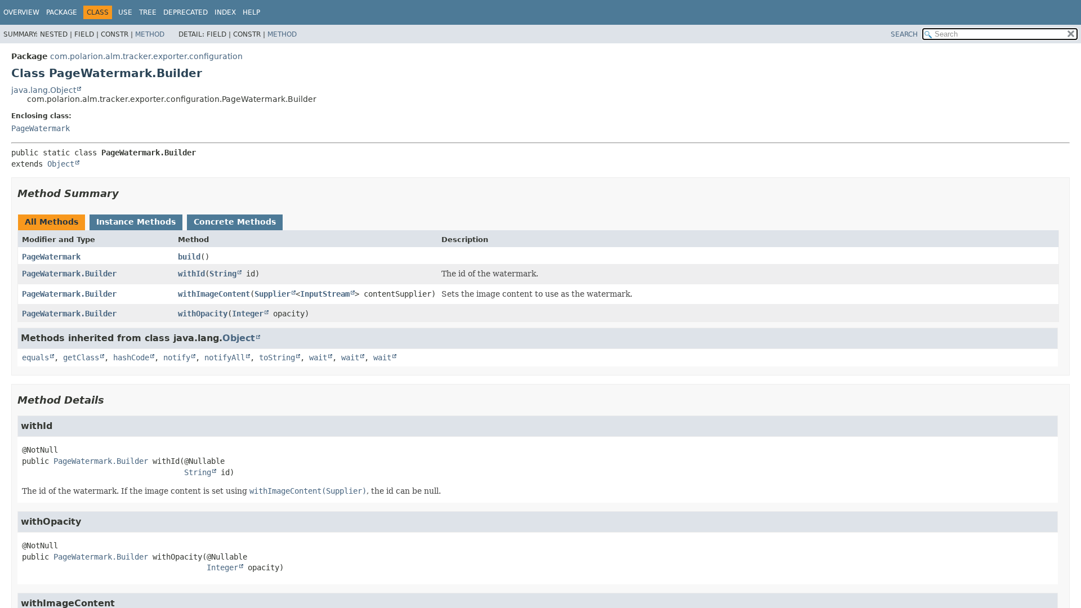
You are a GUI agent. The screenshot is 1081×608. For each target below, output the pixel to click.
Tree (148, 12)
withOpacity (202, 313)
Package (61, 12)
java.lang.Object (43, 90)
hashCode (131, 357)
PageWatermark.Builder (69, 273)
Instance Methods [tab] (136, 221)
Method (149, 34)
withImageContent (214, 293)
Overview (21, 12)
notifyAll (224, 357)
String (222, 273)
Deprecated (185, 12)
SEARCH (904, 34)
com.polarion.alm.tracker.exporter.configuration (146, 56)
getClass (81, 357)
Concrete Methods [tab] (235, 221)
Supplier (272, 293)
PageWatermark (40, 128)
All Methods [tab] (51, 221)
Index (225, 12)
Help (251, 12)
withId (191, 273)
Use (125, 12)
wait (318, 357)
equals (35, 357)
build (189, 256)
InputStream (325, 293)
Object (60, 163)
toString (277, 357)
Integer (247, 313)
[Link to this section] (126, 193)
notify (176, 357)
